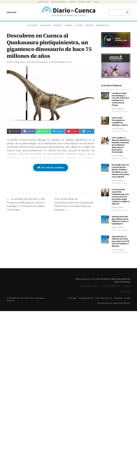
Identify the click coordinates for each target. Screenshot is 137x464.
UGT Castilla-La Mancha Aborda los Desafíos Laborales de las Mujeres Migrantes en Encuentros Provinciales (120, 145)
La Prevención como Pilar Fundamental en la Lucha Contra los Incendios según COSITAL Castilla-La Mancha (121, 196)
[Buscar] (127, 12)
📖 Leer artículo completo (50, 167)
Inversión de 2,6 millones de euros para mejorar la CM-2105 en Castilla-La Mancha (121, 241)
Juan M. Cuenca (25, 62)
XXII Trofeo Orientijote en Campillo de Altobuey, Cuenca (120, 121)
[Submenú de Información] (109, 25)
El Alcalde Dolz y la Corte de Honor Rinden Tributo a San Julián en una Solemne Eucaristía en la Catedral (120, 171)
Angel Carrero (117, 109)
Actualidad (41, 62)
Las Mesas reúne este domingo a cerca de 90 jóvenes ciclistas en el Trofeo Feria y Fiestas (120, 99)
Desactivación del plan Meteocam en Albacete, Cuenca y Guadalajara (120, 220)
